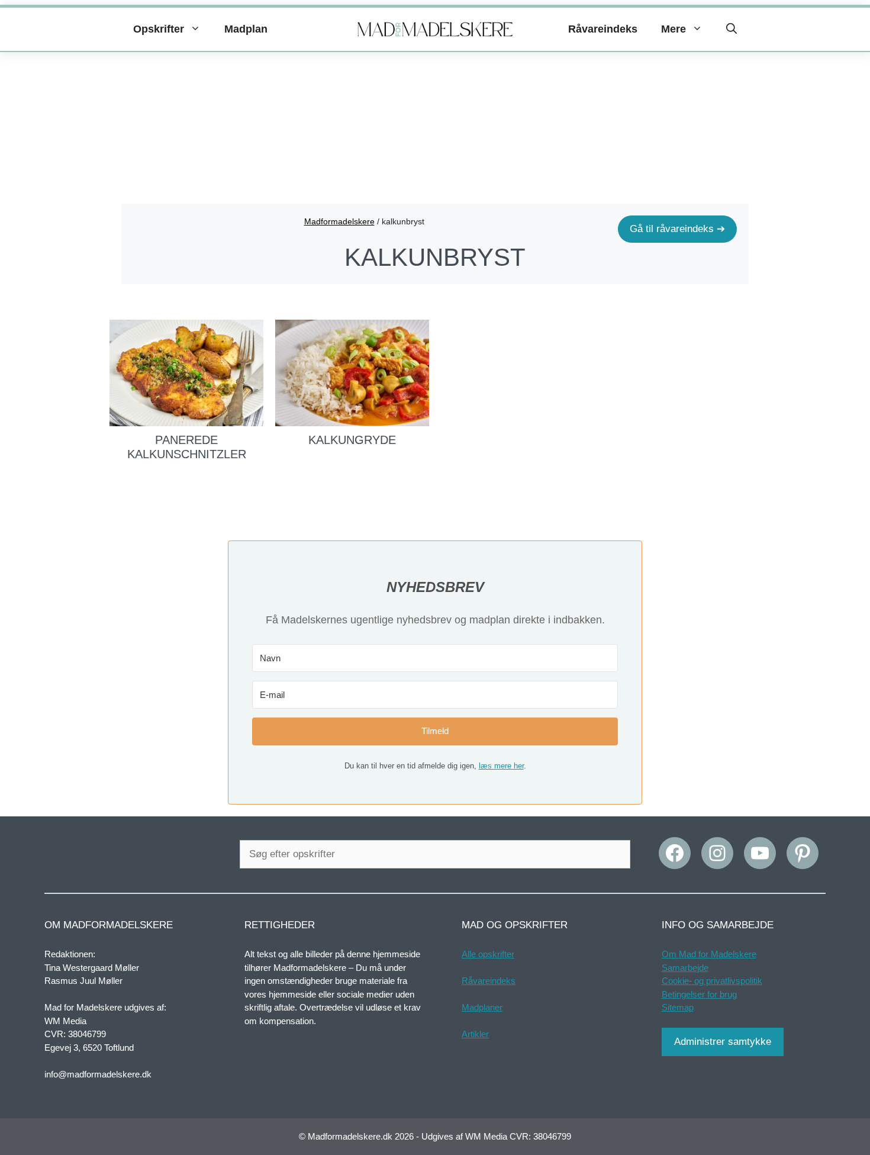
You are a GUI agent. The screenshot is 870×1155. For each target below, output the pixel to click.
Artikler (475, 1034)
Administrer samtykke (722, 1041)
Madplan (246, 29)
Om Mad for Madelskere (709, 954)
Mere (673, 29)
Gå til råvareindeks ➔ (677, 228)
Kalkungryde (352, 439)
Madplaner (482, 1007)
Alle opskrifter (488, 954)
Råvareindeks (602, 29)
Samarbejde (685, 968)
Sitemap (678, 1007)
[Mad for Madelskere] (435, 29)
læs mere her (501, 765)
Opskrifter (158, 29)
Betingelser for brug (699, 994)
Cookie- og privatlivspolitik (712, 981)
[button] (731, 29)
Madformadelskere (339, 221)
